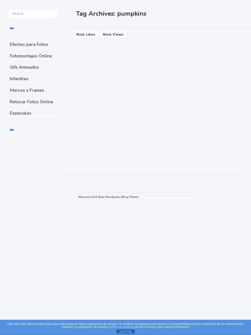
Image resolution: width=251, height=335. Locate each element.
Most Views (113, 34)
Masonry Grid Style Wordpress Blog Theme (108, 197)
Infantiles (19, 79)
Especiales (20, 113)
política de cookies (120, 327)
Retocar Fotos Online (31, 102)
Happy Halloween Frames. (102, 117)
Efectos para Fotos (29, 44)
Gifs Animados (24, 67)
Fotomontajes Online (31, 56)
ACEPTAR (125, 331)
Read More (79, 144)
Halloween (77, 160)
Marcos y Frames (27, 90)
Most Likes (85, 34)
